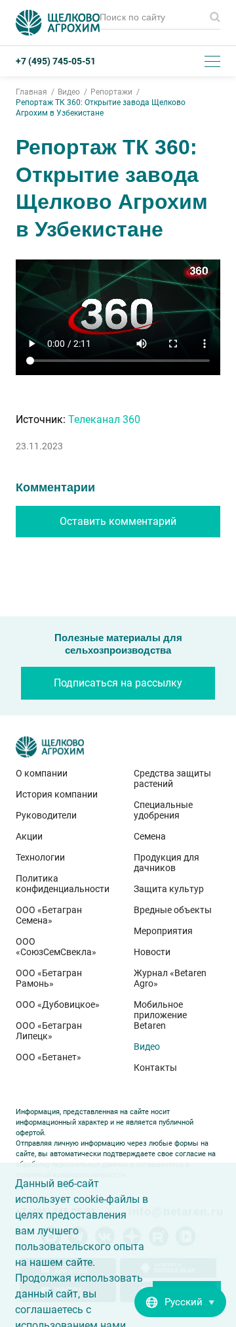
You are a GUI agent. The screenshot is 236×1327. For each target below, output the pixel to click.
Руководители (46, 815)
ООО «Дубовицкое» (58, 1004)
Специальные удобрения (163, 810)
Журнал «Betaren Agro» (170, 978)
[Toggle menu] (212, 61)
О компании (42, 773)
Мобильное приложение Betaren (160, 1015)
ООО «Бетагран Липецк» (49, 1030)
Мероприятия (163, 931)
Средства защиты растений (172, 778)
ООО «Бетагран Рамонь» (49, 978)
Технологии (40, 857)
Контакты (155, 1067)
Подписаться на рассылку (118, 683)
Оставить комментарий (118, 521)
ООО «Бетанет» (48, 1057)
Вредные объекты (173, 910)
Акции (29, 836)
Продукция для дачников (166, 862)
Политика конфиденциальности (59, 883)
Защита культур (169, 889)
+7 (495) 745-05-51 (56, 61)
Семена (150, 836)
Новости (152, 952)
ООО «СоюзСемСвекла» (56, 946)
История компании (57, 794)
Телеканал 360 (104, 419)
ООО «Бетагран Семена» (49, 915)
